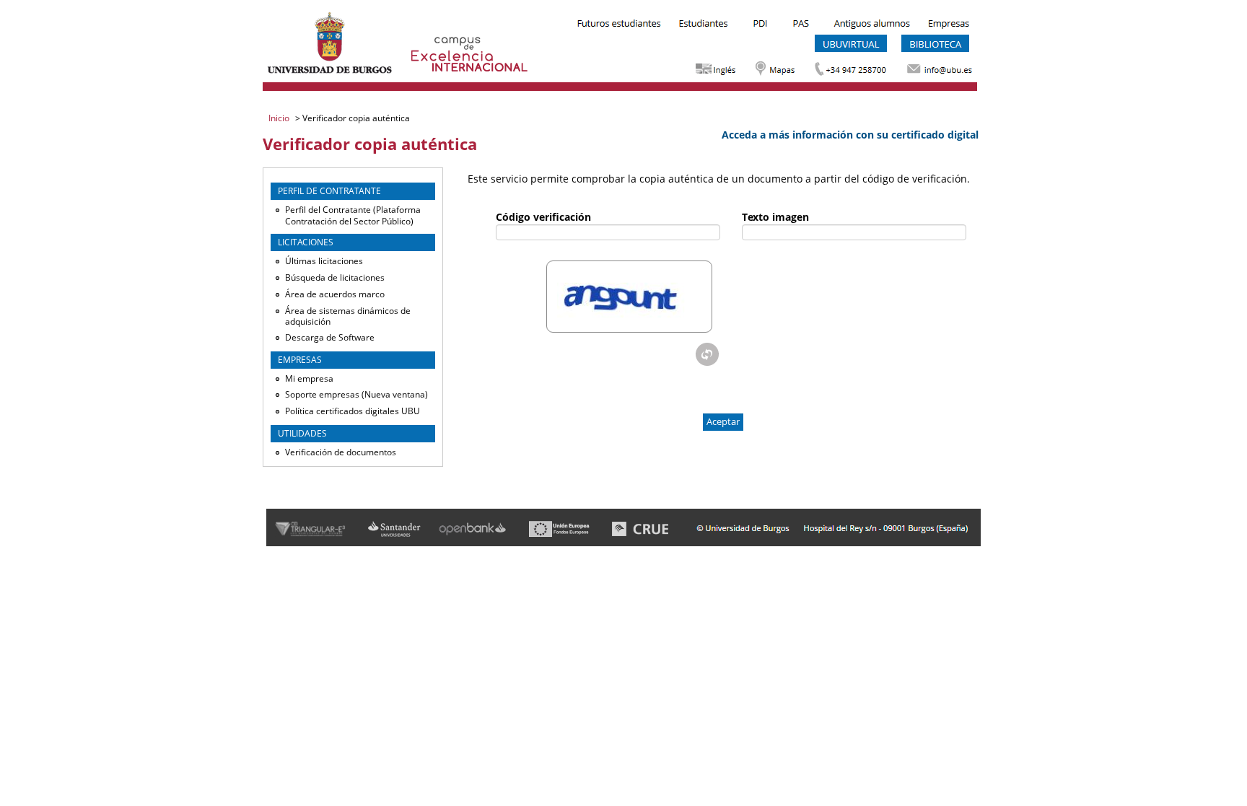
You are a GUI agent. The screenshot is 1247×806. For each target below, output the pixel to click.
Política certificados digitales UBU (352, 411)
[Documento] (707, 354)
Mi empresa (309, 378)
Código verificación (543, 217)
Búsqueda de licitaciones (335, 277)
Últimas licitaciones (324, 261)
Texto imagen (775, 217)
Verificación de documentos (340, 452)
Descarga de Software (330, 337)
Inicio (280, 118)
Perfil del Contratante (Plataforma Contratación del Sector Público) (353, 215)
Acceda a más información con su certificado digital (850, 134)
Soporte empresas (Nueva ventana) (356, 394)
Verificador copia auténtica (355, 118)
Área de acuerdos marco (335, 294)
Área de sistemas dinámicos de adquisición (348, 316)
